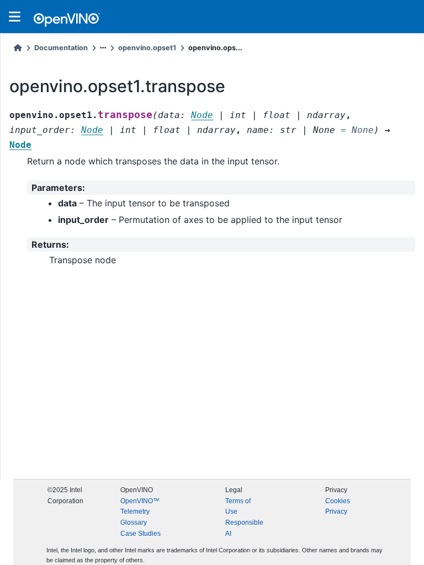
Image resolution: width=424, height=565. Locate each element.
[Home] (18, 48)
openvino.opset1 (147, 48)
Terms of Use (238, 506)
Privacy (336, 511)
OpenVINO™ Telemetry (140, 506)
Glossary (133, 522)
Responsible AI (244, 528)
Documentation (61, 48)
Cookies (337, 501)
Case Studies (140, 533)
